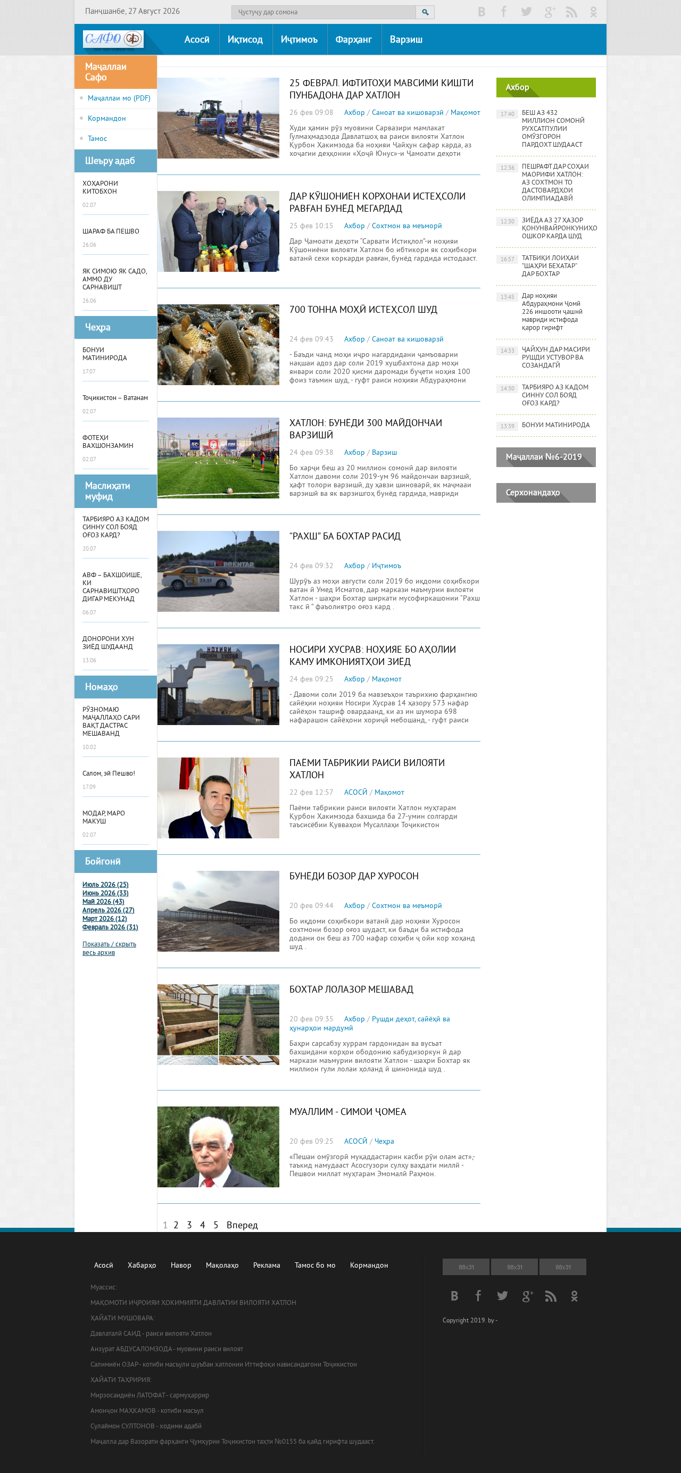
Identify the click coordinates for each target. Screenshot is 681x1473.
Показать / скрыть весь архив (109, 949)
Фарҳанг (354, 40)
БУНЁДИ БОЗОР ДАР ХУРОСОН (354, 877)
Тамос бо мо (315, 1265)
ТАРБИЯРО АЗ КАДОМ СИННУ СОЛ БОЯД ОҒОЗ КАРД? (545, 396)
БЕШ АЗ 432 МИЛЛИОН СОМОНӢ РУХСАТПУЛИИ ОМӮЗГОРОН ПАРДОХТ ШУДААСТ (543, 129)
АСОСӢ (356, 792)
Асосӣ (197, 40)
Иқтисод (245, 40)
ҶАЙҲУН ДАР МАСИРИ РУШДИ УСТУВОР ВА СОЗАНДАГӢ (546, 358)
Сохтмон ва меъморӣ (407, 226)
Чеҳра (384, 1141)
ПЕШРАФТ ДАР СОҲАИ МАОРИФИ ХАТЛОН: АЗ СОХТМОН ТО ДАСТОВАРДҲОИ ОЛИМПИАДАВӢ (545, 183)
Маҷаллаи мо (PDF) (119, 98)
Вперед (242, 1226)
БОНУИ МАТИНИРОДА (546, 425)
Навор (181, 1265)
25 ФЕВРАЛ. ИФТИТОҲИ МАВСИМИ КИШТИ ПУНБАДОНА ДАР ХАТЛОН (381, 90)
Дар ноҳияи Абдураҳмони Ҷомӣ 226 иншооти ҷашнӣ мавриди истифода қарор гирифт (542, 312)
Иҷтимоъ (299, 40)
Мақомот (465, 113)
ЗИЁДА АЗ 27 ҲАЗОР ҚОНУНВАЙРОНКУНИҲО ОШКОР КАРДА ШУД (548, 229)
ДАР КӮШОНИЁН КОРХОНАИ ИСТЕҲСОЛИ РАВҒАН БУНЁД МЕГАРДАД (377, 203)
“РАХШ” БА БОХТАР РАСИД (345, 537)
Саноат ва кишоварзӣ (408, 113)
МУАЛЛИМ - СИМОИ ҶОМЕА (347, 1112)
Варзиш (406, 40)
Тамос (97, 139)
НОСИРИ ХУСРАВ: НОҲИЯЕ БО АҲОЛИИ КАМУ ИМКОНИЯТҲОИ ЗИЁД (372, 656)
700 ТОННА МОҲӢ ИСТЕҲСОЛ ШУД (363, 310)
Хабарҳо (142, 1265)
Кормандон (107, 118)
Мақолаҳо (222, 1265)
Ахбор (354, 113)
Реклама (266, 1265)
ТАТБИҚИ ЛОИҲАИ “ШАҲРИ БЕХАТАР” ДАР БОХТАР (540, 266)
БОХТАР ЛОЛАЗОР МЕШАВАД (351, 990)
